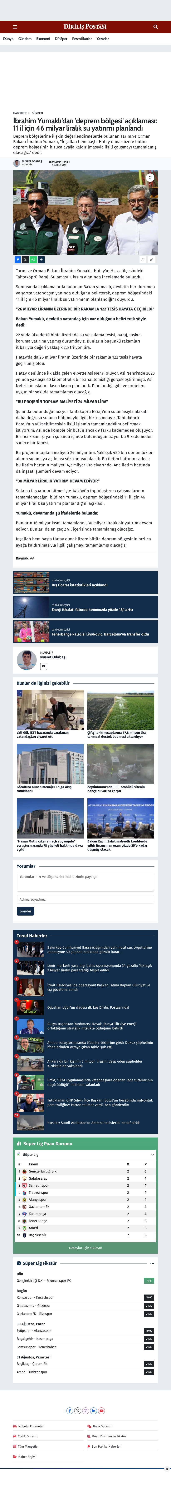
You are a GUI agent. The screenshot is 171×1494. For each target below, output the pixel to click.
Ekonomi (43, 38)
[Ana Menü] (15, 27)
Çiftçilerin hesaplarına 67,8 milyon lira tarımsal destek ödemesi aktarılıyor (116, 735)
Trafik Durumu (28, 1436)
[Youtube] (101, 1410)
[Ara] (155, 27)
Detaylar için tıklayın (85, 1248)
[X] (77, 1410)
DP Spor (61, 38)
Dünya (8, 38)
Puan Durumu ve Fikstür (109, 1436)
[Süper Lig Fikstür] (152, 1263)
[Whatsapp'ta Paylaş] (33, 259)
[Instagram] (85, 1410)
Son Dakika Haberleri (107, 1446)
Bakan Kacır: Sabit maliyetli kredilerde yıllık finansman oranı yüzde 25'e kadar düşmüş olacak (117, 845)
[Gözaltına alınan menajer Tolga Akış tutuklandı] (50, 764)
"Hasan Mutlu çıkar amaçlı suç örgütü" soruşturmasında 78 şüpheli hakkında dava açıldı (50, 845)
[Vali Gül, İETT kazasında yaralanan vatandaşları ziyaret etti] (50, 709)
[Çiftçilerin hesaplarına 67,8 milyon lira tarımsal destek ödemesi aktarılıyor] (121, 709)
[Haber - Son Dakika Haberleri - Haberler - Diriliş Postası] (85, 27)
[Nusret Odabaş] (27, 660)
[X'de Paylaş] (25, 259)
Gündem (24, 38)
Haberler (19, 113)
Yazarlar (103, 38)
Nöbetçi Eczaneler (31, 1426)
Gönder (25, 911)
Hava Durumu (102, 1426)
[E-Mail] (43, 666)
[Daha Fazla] (41, 259)
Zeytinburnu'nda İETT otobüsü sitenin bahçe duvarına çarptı (116, 789)
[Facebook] (69, 1410)
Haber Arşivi (26, 1457)
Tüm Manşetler (28, 1446)
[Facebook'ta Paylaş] (18, 259)
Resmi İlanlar (82, 38)
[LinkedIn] (93, 1410)
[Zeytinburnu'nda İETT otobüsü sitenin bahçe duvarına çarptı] (121, 764)
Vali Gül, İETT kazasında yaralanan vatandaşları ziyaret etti (43, 735)
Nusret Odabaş (52, 657)
